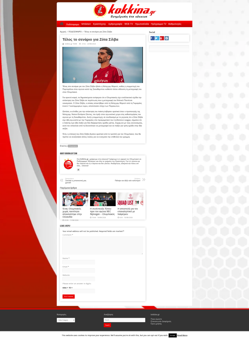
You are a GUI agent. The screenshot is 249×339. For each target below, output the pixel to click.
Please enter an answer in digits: (77, 283)
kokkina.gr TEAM (71, 44)
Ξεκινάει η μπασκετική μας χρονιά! (75, 181)
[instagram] (167, 38)
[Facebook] (153, 38)
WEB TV (129, 24)
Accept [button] (172, 335)
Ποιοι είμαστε (156, 319)
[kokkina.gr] (125, 10)
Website (66, 275)
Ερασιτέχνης (99, 24)
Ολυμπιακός (73, 146)
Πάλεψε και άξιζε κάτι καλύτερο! (127, 180)
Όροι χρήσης (156, 324)
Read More (182, 335)
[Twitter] (157, 38)
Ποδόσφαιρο (72, 24)
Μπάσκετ (86, 24)
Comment (68, 235)
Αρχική (61, 23)
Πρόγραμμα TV (158, 24)
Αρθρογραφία (115, 24)
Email (66, 267)
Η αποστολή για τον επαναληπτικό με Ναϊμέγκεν (128, 211)
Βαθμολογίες (174, 24)
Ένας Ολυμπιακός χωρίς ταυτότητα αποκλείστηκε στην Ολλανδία (72, 212)
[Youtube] (162, 38)
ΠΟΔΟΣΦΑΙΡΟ (75, 32)
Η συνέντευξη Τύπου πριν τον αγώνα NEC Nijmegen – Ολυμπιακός (102, 211)
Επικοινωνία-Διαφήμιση (161, 321)
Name (66, 258)
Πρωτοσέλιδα (142, 24)
